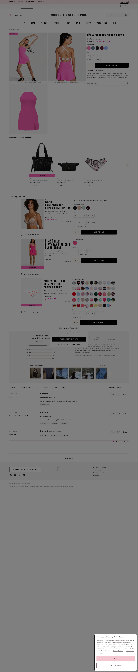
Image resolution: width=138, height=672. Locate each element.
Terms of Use (130, 651)
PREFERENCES (115, 665)
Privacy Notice (118, 651)
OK (115, 658)
